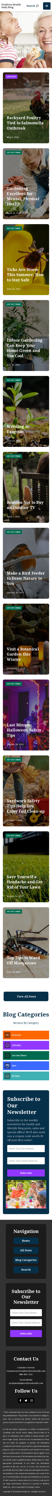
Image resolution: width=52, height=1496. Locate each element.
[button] (47, 6)
